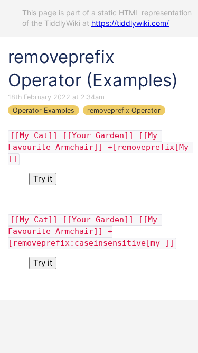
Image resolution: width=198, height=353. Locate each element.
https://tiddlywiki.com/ (130, 23)
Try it (42, 179)
